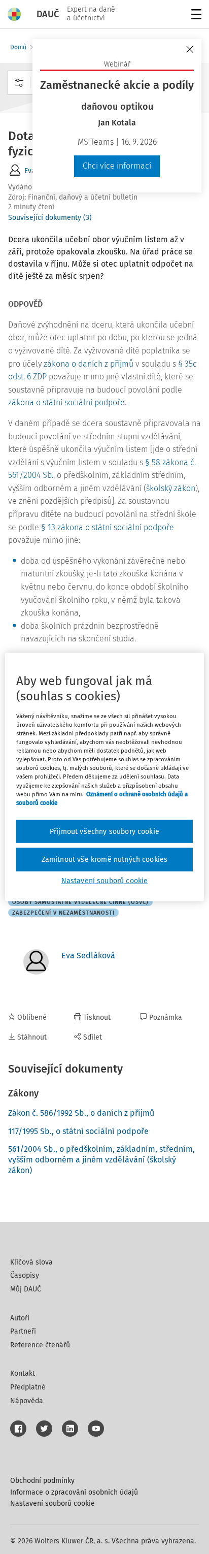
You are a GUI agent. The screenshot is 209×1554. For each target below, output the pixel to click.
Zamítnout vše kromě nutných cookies (105, 859)
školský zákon (170, 488)
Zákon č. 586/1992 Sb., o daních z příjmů (81, 1113)
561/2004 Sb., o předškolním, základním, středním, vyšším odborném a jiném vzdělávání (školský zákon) (101, 1159)
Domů (18, 47)
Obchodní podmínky (42, 1480)
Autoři (19, 1318)
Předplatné (28, 1387)
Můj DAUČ (25, 1289)
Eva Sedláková (88, 955)
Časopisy (24, 1275)
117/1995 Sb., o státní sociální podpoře (78, 1131)
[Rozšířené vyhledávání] (19, 82)
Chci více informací (117, 166)
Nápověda (26, 1401)
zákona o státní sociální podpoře (66, 402)
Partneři (23, 1331)
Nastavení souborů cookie (52, 1503)
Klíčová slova (31, 1262)
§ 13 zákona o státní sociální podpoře (107, 527)
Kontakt (22, 1373)
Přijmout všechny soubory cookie (104, 831)
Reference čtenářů (40, 1345)
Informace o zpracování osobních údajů (74, 1492)
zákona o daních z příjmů (88, 364)
